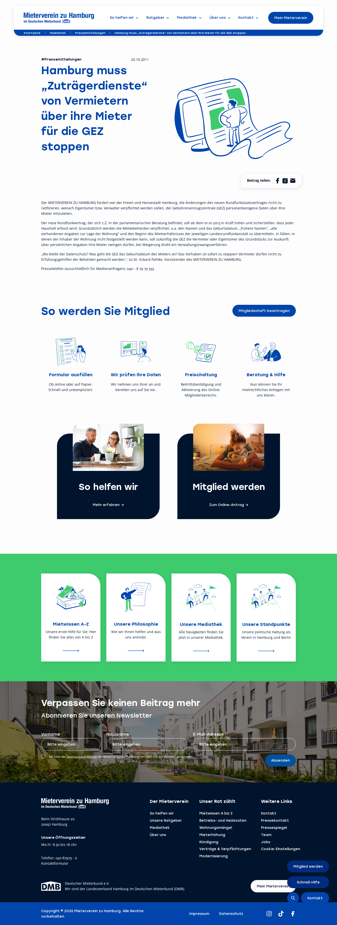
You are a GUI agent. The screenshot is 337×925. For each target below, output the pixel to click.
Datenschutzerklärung (81, 756)
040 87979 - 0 (66, 858)
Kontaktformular (54, 863)
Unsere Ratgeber (166, 820)
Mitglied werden (308, 866)
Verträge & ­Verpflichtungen (225, 848)
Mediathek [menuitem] (187, 17)
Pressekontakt (275, 820)
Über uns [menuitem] (217, 17)
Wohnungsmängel (215, 827)
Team (266, 834)
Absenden (280, 760)
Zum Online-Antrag (226, 505)
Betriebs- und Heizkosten (222, 820)
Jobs (265, 841)
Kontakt (268, 813)
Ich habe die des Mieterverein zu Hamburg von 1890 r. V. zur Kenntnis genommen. (121, 756)
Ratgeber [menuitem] (155, 17)
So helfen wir (162, 813)
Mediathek (58, 32)
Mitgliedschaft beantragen (264, 310)
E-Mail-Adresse (208, 734)
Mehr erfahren (106, 505)
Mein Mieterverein (290, 17)
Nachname (117, 734)
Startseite (32, 32)
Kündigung (208, 841)
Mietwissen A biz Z (216, 813)
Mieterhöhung (212, 834)
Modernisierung (213, 856)
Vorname (50, 734)
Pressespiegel (274, 827)
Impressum (199, 913)
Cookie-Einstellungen (280, 848)
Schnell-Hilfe (308, 882)
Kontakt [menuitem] (246, 17)
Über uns (158, 834)
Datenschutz (231, 913)
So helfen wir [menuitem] (122, 17)
